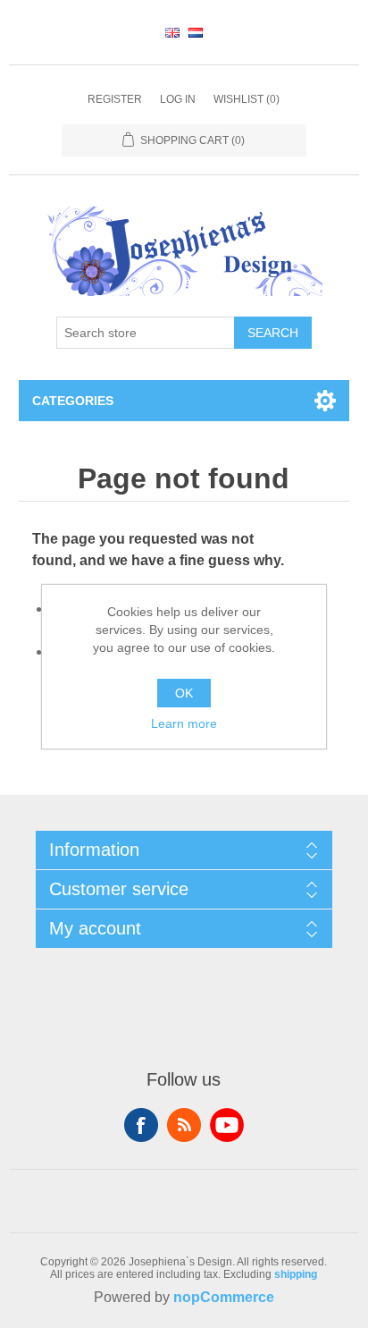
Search (272, 333)
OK (184, 693)
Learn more (184, 723)
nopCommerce (223, 1297)
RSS (184, 1125)
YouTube (227, 1125)
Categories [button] (72, 400)
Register (115, 99)
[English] (172, 32)
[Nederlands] (195, 32)
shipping (295, 1274)
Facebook (141, 1125)
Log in (178, 99)
